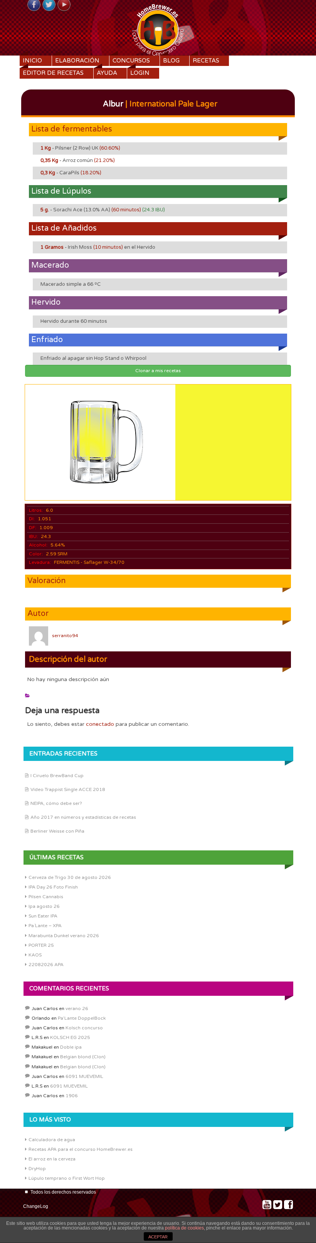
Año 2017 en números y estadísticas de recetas (83, 817)
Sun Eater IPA (43, 916)
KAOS (35, 955)
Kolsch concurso (84, 1027)
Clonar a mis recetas (158, 370)
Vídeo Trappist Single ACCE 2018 (67, 789)
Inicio (32, 60)
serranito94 (65, 635)
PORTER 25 (41, 945)
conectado (100, 724)
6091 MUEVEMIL (84, 1076)
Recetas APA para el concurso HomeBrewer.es (81, 1149)
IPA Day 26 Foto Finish (53, 887)
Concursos (131, 60)
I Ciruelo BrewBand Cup (57, 775)
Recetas (206, 60)
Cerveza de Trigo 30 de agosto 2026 (70, 877)
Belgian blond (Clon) (83, 1056)
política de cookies (184, 1228)
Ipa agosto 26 (44, 906)
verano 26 (77, 1008)
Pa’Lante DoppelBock (82, 1018)
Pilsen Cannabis (46, 896)
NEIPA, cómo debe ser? (56, 803)
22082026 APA (46, 964)
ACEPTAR (158, 1237)
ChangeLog (35, 1206)
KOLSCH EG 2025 (70, 1037)
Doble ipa (71, 1047)
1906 (72, 1095)
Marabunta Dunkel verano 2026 (64, 935)
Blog (171, 60)
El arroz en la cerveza (52, 1159)
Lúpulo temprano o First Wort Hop (67, 1178)
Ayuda (107, 72)
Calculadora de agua (52, 1139)
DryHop (37, 1168)
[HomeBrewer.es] (158, 29)
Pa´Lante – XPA (45, 925)
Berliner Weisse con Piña (57, 831)
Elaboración (77, 60)
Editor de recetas (53, 72)
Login (140, 72)
